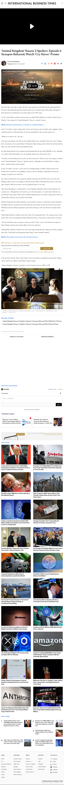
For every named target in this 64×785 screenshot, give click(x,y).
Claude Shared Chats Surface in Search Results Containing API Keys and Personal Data (14, 682)
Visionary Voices (18, 758)
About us (28, 758)
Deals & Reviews (18, 774)
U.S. (2, 761)
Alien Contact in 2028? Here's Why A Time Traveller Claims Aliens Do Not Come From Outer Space (46, 495)
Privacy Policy (50, 252)
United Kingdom (42, 766)
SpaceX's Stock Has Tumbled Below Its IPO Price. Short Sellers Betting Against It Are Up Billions (47, 709)
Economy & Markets (6, 764)
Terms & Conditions (30, 764)
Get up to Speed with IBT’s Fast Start (53, 433)
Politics (3, 772)
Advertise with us (30, 772)
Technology (4, 769)
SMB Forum (16, 764)
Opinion (3, 777)
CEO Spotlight (17, 772)
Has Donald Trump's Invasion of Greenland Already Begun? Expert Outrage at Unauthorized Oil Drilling (14, 601)
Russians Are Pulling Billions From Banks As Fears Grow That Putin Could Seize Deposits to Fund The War (47, 467)
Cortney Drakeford (14, 61)
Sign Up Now (20, 434)
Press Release (17, 769)
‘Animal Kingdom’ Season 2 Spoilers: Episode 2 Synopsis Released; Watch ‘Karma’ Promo (30, 324)
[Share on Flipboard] (51, 63)
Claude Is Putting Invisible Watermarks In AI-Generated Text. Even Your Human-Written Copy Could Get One (15, 709)
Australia (40, 758)
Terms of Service (40, 252)
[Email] (58, 63)
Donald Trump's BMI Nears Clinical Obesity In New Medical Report (44, 732)
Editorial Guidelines (47, 336)
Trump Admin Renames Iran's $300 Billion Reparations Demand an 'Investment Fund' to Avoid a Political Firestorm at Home (15, 467)
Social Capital (17, 761)
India (39, 761)
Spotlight (16, 766)
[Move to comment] (61, 63)
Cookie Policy (29, 769)
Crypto (2, 774)
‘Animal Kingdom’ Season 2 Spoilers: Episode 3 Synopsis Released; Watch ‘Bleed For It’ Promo (32, 321)
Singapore (40, 764)
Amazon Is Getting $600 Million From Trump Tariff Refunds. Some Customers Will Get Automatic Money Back (47, 654)
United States (41, 769)
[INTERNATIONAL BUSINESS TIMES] (32, 3)
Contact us (28, 761)
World (2, 758)
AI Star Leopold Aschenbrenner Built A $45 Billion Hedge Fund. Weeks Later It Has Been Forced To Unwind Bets (15, 522)
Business (3, 766)
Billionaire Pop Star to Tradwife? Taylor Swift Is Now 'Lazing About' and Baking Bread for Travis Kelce (48, 682)
